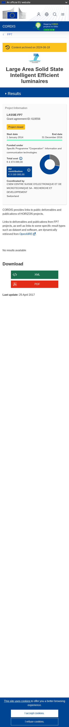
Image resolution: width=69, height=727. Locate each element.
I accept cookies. (34, 713)
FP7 (9, 34)
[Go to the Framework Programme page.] (34, 58)
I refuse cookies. (34, 721)
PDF (37, 284)
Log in (38, 14)
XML (37, 274)
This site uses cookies (17, 701)
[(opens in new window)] (14, 13)
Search (54, 14)
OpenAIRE (26, 234)
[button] (46, 14)
